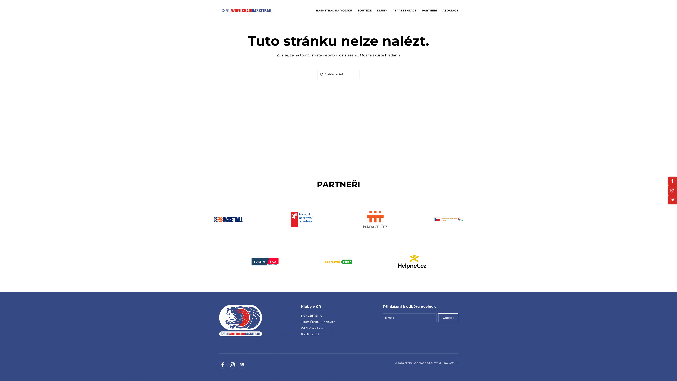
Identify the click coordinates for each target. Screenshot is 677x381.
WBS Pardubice (312, 328)
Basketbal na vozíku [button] (334, 10)
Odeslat (448, 317)
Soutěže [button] (365, 10)
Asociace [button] (450, 10)
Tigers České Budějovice (318, 321)
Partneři (429, 10)
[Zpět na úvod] (247, 10)
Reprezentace (404, 10)
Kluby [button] (382, 10)
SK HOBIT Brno (311, 315)
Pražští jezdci (310, 334)
